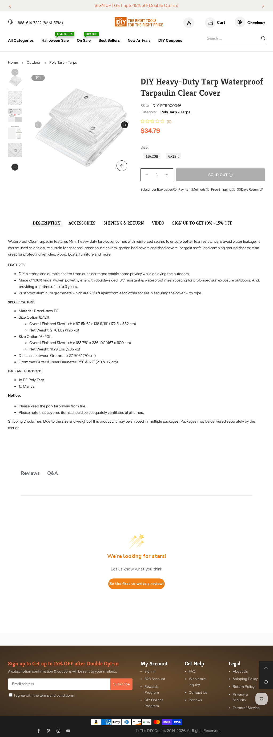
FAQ (192, 671)
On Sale (84, 40)
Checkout (256, 22)
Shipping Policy (245, 679)
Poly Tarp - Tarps (175, 112)
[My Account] (189, 22)
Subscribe (121, 684)
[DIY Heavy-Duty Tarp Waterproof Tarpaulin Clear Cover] (15, 81)
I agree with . (44, 695)
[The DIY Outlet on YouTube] (68, 731)
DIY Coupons (170, 40)
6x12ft (173, 157)
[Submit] (263, 38)
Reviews (195, 700)
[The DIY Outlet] (139, 21)
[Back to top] (266, 668)
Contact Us (198, 692)
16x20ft (152, 157)
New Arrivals (139, 40)
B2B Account (154, 679)
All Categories (21, 40)
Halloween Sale (55, 40)
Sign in (149, 671)
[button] (38, 125)
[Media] (122, 165)
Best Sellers (109, 40)
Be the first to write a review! (136, 583)
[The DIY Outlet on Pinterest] (48, 731)
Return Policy (244, 686)
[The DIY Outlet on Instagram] (58, 731)
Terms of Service (246, 707)
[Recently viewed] (266, 682)
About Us (240, 671)
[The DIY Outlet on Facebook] (38, 731)
